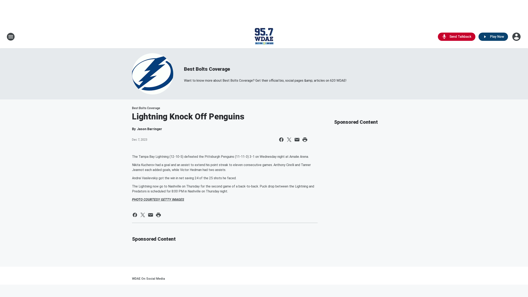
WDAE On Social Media (148, 278)
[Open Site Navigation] (11, 37)
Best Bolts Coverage (207, 69)
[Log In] (516, 37)
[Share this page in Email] (297, 140)
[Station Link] (264, 36)
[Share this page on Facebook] (281, 140)
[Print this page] (305, 140)
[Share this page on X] (289, 140)
